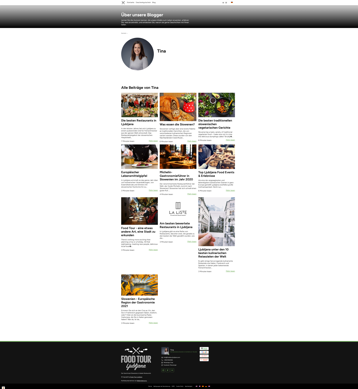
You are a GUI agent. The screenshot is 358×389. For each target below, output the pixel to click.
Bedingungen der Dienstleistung (162, 386)
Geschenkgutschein (143, 2)
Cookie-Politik (179, 386)
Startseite (130, 2)
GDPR (173, 386)
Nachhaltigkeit (188, 386)
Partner (150, 386)
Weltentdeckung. (142, 381)
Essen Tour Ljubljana (136, 377)
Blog (154, 2)
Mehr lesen (153, 141)
